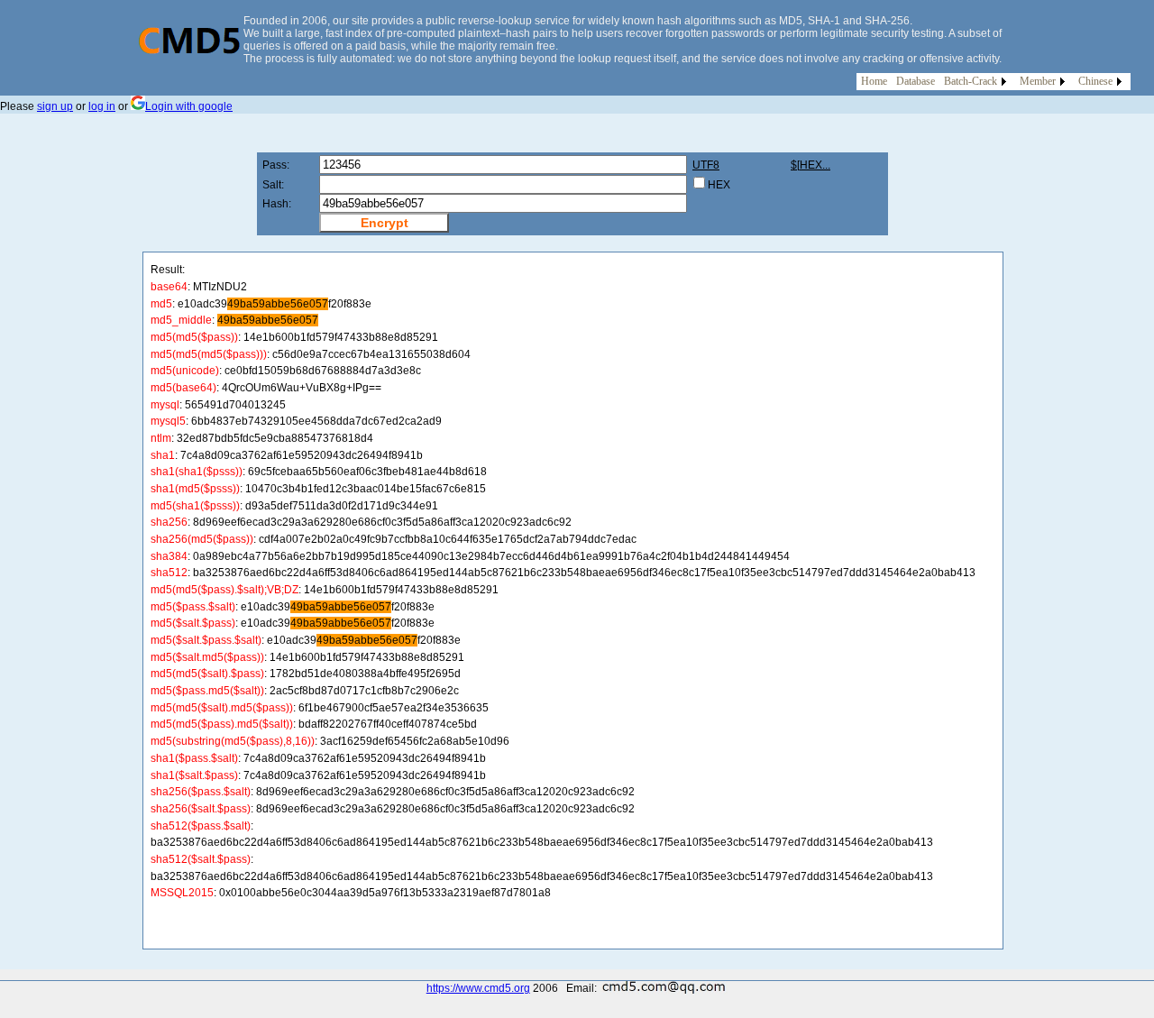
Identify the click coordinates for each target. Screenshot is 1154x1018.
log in (101, 106)
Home (874, 81)
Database (915, 81)
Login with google (189, 106)
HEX (719, 185)
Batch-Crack (970, 81)
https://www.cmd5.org (478, 988)
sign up (55, 106)
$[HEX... (810, 165)
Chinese (1095, 81)
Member (1038, 81)
